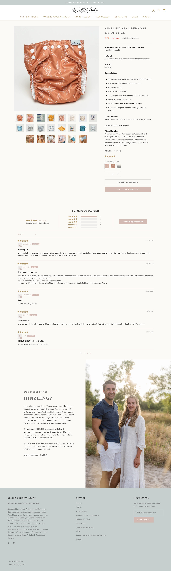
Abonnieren (143, 520)
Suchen (79, 503)
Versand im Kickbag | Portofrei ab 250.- (85, 2)
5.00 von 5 (42, 221)
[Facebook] (114, 151)
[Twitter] (117, 151)
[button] (110, 156)
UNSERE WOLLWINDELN (57, 17)
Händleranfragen (83, 519)
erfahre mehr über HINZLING (35, 455)
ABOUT (147, 17)
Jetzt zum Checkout (128, 190)
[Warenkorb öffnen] (164, 10)
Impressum (80, 523)
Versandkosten (82, 511)
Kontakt (79, 539)
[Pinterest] (120, 151)
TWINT (79, 507)
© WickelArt (16, 561)
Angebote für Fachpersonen (87, 515)
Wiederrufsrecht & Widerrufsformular (91, 535)
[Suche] (159, 10)
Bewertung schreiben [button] (133, 222)
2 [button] (84, 353)
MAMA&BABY (103, 17)
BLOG (135, 17)
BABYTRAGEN (83, 17)
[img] (23, 241)
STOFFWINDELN (29, 17)
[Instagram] (14, 543)
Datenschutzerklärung (85, 527)
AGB (78, 531)
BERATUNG (121, 17)
